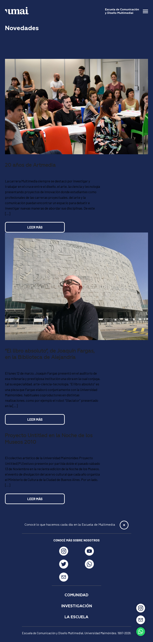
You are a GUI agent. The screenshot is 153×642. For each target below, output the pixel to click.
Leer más (35, 227)
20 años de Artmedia (30, 165)
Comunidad (76, 595)
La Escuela (76, 617)
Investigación (76, 606)
